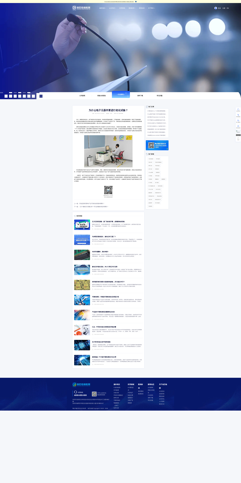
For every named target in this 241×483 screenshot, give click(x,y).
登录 (219, 8)
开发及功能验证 (158, 162)
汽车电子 (130, 392)
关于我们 (151, 8)
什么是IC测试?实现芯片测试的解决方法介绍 (157, 132)
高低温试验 (159, 196)
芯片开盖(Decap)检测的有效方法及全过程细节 (157, 120)
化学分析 (150, 169)
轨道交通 (130, 395)
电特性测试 (160, 185)
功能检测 (157, 172)
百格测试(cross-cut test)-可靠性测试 (156, 135)
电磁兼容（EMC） (116, 404)
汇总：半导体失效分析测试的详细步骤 (104, 327)
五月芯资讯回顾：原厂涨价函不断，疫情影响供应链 (108, 221)
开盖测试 (150, 179)
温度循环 (150, 202)
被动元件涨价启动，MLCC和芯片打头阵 (104, 266)
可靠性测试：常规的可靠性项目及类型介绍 (105, 297)
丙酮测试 (157, 179)
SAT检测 (150, 175)
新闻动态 (142, 8)
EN (228, 8)
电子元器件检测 (119, 113)
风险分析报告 (101, 95)
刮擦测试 (163, 179)
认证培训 (112, 8)
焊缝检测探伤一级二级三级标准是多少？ (157, 129)
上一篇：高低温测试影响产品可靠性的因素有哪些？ (89, 203)
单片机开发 (158, 189)
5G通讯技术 (130, 389)
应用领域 (122, 8)
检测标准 (140, 394)
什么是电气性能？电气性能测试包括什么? (157, 114)
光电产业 (130, 400)
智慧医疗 (130, 397)
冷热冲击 (150, 199)
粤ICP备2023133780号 (79, 408)
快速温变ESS (158, 199)
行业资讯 (121, 94)
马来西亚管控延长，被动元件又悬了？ (104, 236)
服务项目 (102, 8)
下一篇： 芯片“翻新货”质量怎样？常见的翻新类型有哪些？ (91, 206)
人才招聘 (161, 401)
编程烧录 (150, 192)
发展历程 (161, 394)
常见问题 (159, 95)
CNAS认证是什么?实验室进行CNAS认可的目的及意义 (157, 123)
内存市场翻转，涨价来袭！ (100, 251)
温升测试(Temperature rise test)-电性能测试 (157, 117)
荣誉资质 (161, 396)
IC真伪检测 (150, 158)
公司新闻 (82, 95)
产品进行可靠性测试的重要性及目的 (103, 312)
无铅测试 (150, 206)
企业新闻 (150, 387)
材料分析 (150, 165)
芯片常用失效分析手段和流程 (101, 342)
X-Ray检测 (150, 172)
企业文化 (161, 399)
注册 (223, 8)
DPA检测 (158, 158)
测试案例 (140, 391)
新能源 (130, 403)
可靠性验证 (157, 165)
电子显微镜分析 (151, 185)
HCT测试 (150, 182)
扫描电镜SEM (158, 192)
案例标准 (131, 8)
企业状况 (161, 391)
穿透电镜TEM (151, 196)
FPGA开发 (150, 189)
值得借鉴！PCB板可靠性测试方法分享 (104, 357)
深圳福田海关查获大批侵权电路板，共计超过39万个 (108, 282)
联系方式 (161, 404)
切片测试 (157, 182)
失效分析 (150, 162)
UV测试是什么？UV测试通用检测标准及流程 (157, 111)
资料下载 (140, 95)
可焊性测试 (157, 175)
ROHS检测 (157, 202)
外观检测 (157, 169)
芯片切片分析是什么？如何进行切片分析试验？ (157, 126)
